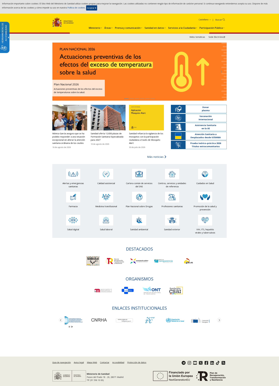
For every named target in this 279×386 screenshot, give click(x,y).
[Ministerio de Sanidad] (63, 22)
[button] (201, 19)
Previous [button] (60, 320)
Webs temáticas (197, 37)
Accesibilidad (118, 362)
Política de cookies (76, 7)
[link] (77, 320)
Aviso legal (79, 362)
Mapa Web (92, 362)
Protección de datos (136, 362)
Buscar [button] (218, 19)
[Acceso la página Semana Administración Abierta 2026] (93, 260)
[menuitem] (94, 27)
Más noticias (155, 157)
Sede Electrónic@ (217, 37)
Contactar (104, 362)
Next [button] (218, 320)
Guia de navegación (61, 362)
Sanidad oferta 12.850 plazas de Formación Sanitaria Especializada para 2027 (107, 136)
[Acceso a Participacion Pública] (139, 260)
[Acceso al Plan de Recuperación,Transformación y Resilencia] (115, 260)
